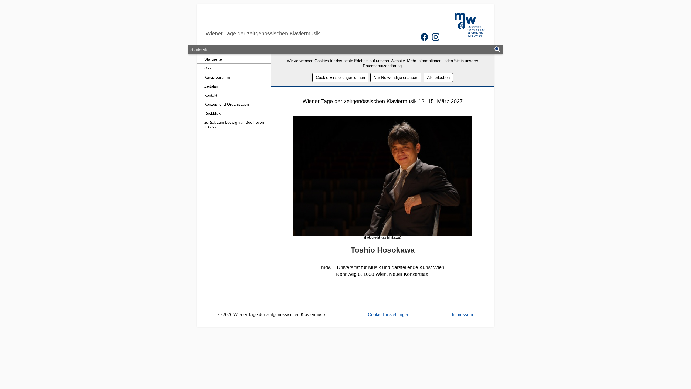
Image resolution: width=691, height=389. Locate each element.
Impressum (462, 314)
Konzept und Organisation (226, 104)
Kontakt (210, 95)
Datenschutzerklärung (382, 65)
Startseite (213, 59)
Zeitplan (211, 86)
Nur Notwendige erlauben (396, 77)
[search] (497, 49)
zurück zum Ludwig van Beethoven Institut (234, 124)
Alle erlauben (438, 77)
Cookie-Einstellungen (388, 314)
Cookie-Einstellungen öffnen (340, 77)
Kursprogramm (217, 77)
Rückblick (212, 113)
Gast (208, 68)
